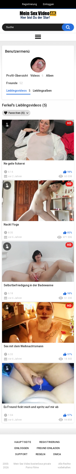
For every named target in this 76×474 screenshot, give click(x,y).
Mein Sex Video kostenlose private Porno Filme (32, 465)
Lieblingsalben (42, 90)
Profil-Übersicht (17, 75)
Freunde (14, 83)
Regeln (40, 454)
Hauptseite (22, 442)
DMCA (57, 454)
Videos (36, 75)
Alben (50, 75)
